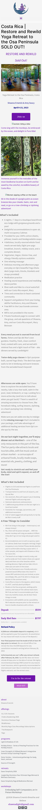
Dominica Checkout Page (11, 720)
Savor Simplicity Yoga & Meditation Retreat (17, 781)
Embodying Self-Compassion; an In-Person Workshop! (21, 791)
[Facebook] (19, 807)
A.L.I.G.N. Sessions (8, 714)
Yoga (3, 733)
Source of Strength (8, 763)
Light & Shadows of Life (9, 742)
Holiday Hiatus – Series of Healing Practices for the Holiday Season (20, 746)
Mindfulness (6, 723)
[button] (21, 18)
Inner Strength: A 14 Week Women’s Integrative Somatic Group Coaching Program (18, 752)
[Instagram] (22, 807)
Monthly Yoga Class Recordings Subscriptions (18, 726)
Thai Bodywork (7, 730)
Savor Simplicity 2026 (9, 771)
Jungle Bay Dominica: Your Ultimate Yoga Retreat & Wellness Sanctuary (20, 776)
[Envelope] (25, 807)
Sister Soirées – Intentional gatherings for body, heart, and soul (19, 758)
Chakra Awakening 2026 (10, 717)
